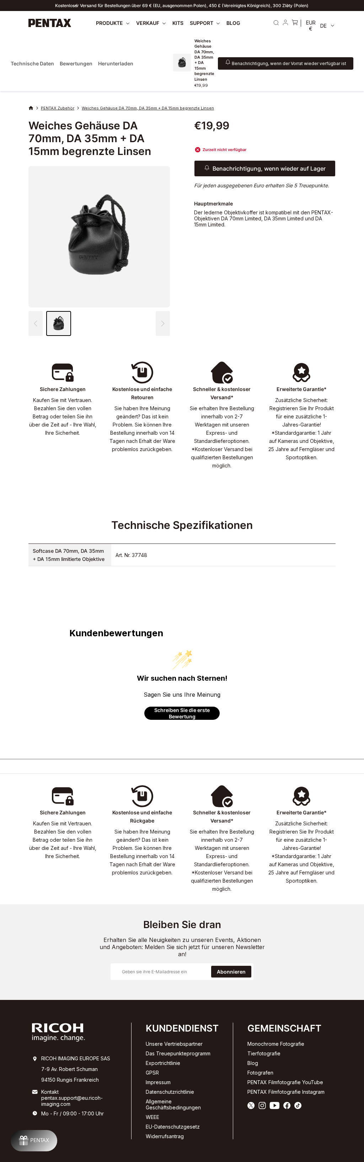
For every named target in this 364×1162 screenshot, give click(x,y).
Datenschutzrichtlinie (170, 1092)
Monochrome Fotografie (275, 1044)
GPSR (152, 1073)
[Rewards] (34, 1140)
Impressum (158, 1082)
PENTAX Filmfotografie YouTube (285, 1082)
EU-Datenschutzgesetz (173, 1127)
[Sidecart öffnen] (294, 23)
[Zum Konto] (285, 23)
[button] (163, 323)
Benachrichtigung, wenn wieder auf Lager (269, 168)
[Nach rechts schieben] (287, 5)
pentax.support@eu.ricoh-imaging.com (72, 1101)
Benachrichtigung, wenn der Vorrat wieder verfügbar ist (289, 63)
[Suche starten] (276, 23)
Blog (252, 1063)
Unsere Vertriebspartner (174, 1044)
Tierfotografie (263, 1053)
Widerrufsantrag (165, 1136)
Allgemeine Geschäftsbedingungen (173, 1104)
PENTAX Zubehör (57, 108)
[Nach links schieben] (76, 5)
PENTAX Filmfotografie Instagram (286, 1092)
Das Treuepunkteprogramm (178, 1053)
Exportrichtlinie (163, 1063)
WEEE (152, 1117)
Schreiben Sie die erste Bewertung (182, 713)
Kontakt (50, 1092)
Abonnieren (231, 972)
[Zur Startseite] (49, 23)
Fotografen (260, 1073)
